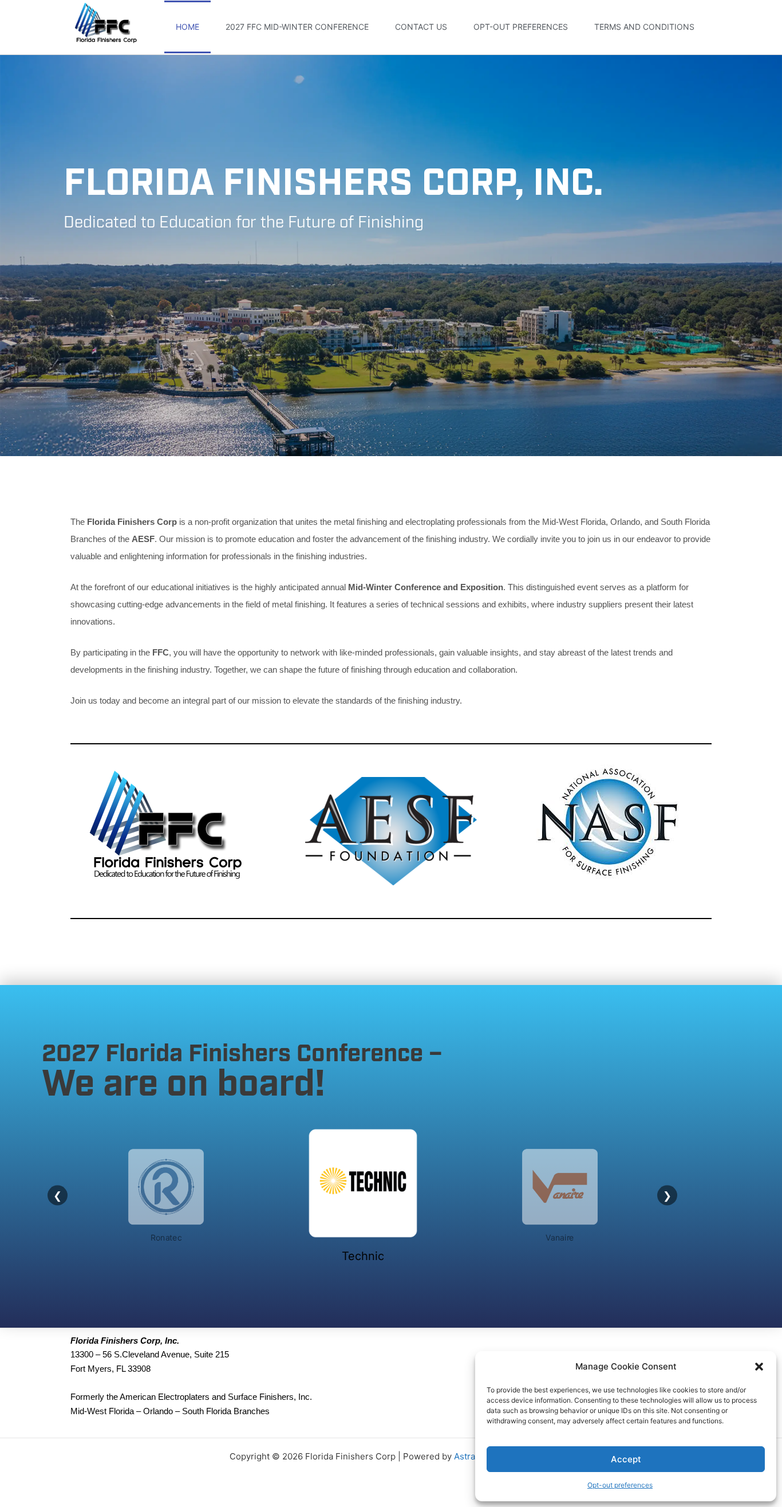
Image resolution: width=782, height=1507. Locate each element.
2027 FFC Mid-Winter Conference (297, 27)
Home (187, 27)
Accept (626, 1459)
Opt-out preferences (620, 1485)
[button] (759, 1366)
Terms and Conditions (644, 27)
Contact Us (421, 27)
